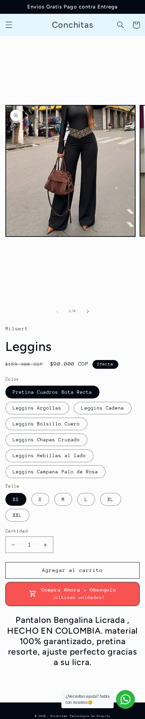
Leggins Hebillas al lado (49, 455)
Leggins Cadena (102, 408)
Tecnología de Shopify (90, 716)
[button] (9, 25)
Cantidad (16, 530)
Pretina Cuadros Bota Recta (52, 392)
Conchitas (59, 716)
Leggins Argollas (37, 408)
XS (16, 499)
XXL (17, 515)
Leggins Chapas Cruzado (46, 439)
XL (111, 499)
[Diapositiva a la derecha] (87, 311)
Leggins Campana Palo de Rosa (55, 471)
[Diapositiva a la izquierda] (57, 311)
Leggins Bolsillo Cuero (46, 423)
